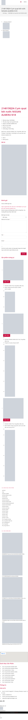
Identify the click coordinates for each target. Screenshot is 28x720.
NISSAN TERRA (5, 512)
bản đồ (2, 701)
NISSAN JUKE (4, 496)
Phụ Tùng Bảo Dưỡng (6, 519)
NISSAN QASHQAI (5, 508)
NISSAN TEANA (5, 511)
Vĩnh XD (16, 712)
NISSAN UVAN (5, 516)
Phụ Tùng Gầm (5, 524)
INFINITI (4, 490)
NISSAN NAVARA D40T (6, 501)
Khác (3, 492)
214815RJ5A (8, 133)
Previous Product (7, 21)
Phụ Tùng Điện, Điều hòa (20, 131)
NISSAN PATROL (5, 506)
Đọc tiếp (6, 281)
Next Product (6, 30)
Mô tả (4, 137)
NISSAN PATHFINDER (6, 504)
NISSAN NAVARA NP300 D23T (11, 339)
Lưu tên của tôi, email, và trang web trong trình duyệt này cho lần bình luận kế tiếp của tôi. (13, 249)
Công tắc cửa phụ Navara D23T (12, 343)
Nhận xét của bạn (5, 219)
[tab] (15, 138)
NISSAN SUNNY (8, 285)
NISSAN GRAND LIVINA (6, 495)
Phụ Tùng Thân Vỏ (6, 525)
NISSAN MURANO (5, 500)
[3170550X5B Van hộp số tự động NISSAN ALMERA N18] (6, 26)
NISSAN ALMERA (10, 131)
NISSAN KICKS (5, 498)
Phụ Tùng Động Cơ (6, 522)
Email (3, 240)
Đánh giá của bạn (5, 215)
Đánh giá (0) (5, 139)
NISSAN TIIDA (5, 514)
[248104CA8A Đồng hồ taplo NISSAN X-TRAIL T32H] (6, 34)
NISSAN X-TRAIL (5, 517)
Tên (2, 235)
